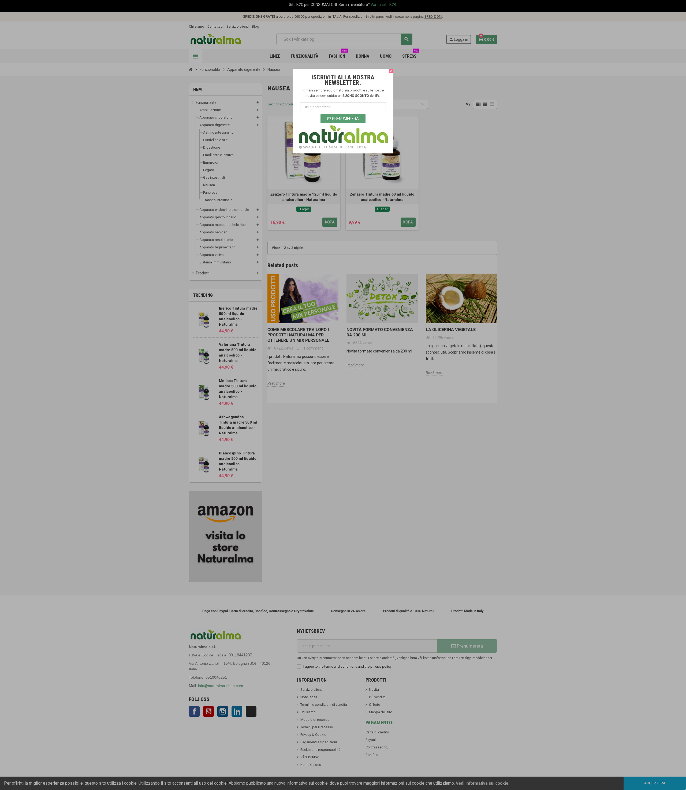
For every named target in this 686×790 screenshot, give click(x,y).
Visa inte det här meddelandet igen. (335, 147)
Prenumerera (345, 118)
